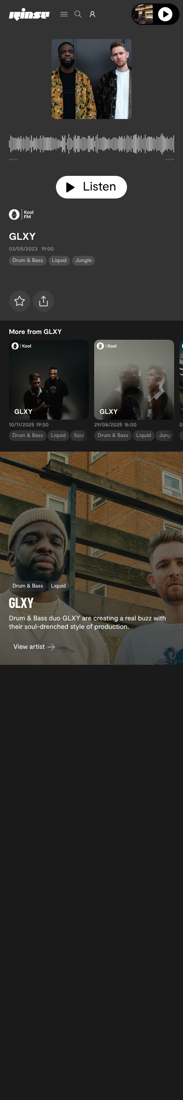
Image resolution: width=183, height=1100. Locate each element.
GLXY (22, 236)
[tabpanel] (91, 145)
